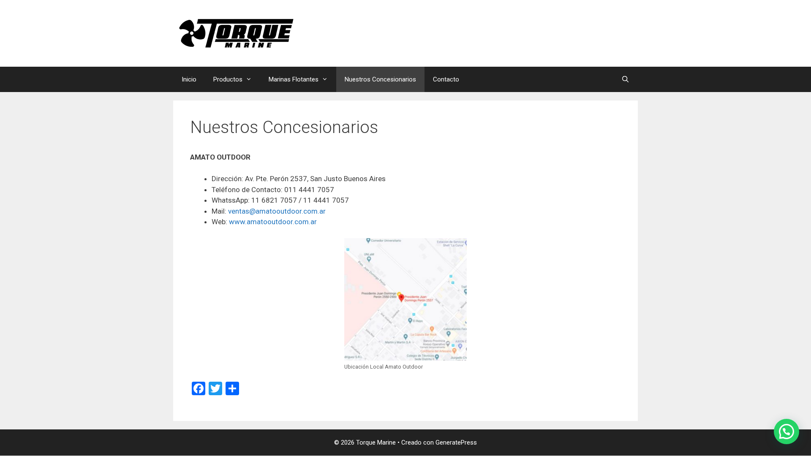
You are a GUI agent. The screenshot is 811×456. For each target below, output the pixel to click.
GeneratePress (456, 442)
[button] (786, 431)
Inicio (189, 79)
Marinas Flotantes (293, 79)
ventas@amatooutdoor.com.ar (277, 211)
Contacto (446, 79)
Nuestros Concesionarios (380, 79)
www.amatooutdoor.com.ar (273, 221)
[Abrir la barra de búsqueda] (625, 79)
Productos (227, 79)
